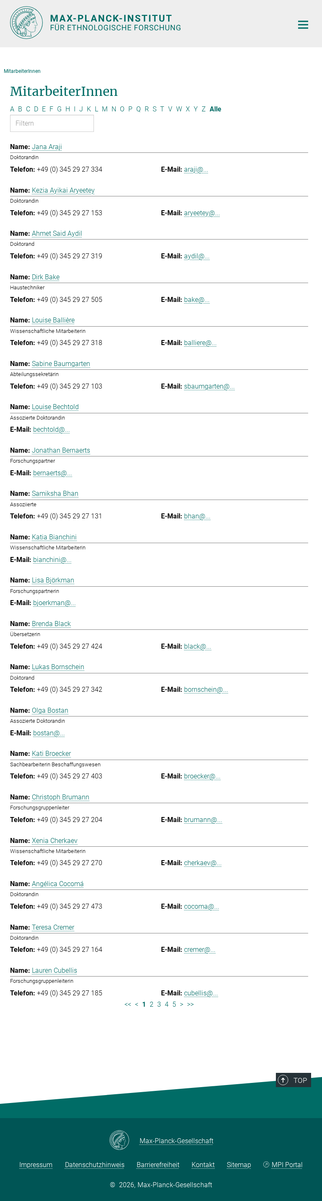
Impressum (35, 1165)
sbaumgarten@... (209, 386)
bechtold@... (51, 429)
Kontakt (203, 1165)
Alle (215, 109)
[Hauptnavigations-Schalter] (303, 24)
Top (300, 1080)
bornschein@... (206, 689)
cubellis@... (201, 993)
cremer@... (200, 950)
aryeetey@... (202, 213)
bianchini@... (52, 560)
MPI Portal (287, 1165)
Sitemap (239, 1165)
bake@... (197, 300)
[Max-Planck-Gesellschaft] (124, 1141)
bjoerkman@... (54, 603)
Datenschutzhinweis (95, 1165)
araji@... (196, 169)
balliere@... (200, 343)
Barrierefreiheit (158, 1165)
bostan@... (49, 733)
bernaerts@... (52, 473)
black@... (197, 646)
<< (128, 1004)
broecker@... (202, 776)
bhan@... (197, 516)
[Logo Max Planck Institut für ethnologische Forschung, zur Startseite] (146, 22)
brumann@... (203, 820)
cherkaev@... (203, 863)
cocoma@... (201, 906)
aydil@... (197, 256)
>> (190, 1004)
